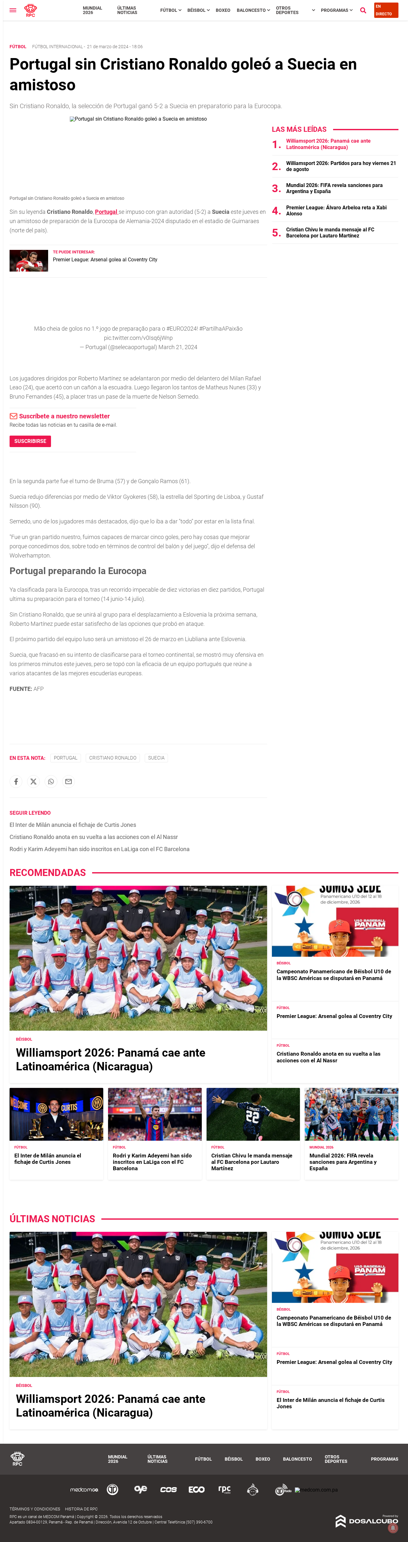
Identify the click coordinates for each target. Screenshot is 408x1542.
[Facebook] (16, 781)
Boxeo (223, 10)
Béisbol (196, 10)
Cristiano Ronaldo (112, 758)
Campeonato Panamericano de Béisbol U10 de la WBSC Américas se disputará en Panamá (334, 974)
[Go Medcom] (84, 1495)
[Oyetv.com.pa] (141, 1495)
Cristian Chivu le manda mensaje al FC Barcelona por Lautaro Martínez (330, 233)
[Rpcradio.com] (225, 1495)
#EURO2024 (181, 328)
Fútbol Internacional (57, 46)
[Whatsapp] (51, 781)
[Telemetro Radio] (281, 1495)
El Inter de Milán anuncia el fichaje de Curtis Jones (73, 824)
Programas (334, 10)
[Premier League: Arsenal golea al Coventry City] (29, 270)
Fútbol (168, 10)
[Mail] (68, 781)
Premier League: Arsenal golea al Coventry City (105, 260)
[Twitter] (33, 781)
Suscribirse (30, 441)
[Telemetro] (112, 1495)
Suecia (156, 758)
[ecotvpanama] (197, 1495)
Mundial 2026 (92, 10)
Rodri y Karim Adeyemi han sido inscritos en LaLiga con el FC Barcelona (100, 849)
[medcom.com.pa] (316, 1490)
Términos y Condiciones (35, 1509)
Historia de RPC (81, 1509)
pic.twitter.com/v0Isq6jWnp (138, 337)
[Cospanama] (169, 1495)
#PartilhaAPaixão (221, 328)
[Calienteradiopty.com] (253, 1495)
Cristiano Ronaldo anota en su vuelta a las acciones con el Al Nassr (94, 837)
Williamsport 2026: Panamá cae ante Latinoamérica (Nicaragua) (328, 144)
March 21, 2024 (177, 347)
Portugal (107, 211)
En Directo (384, 10)
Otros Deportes (287, 10)
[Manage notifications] (393, 1528)
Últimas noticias (127, 10)
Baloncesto (251, 10)
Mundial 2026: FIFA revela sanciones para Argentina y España (343, 1162)
